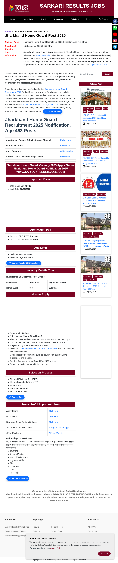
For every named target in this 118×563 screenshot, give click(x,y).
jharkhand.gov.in (99, 65)
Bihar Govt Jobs (89, 194)
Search (104, 19)
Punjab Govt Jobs (89, 280)
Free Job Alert (54, 111)
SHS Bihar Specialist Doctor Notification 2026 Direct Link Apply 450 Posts (94, 200)
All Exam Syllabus (20, 478)
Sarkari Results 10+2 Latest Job (26, 263)
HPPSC (98, 108)
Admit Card (58, 19)
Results (36, 527)
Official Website (56, 433)
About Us (92, 527)
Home (12, 19)
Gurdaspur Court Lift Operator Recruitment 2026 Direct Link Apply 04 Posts (95, 286)
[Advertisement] (40, 208)
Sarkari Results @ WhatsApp (17, 527)
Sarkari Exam (56, 531)
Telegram (53, 427)
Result (43, 19)
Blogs (88, 19)
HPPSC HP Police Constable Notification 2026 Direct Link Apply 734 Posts (95, 118)
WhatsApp (64, 427)
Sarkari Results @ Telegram (16, 531)
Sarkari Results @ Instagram (16, 536)
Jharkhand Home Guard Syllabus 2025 (41, 104)
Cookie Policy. (56, 548)
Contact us (92, 531)
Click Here (65, 146)
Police (90, 111)
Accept (104, 553)
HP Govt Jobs (88, 108)
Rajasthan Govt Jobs (91, 237)
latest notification (43, 55)
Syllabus (75, 19)
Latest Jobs (28, 19)
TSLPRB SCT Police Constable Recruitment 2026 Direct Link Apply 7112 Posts (96, 161)
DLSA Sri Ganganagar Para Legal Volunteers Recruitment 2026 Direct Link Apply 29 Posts (96, 243)
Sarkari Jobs (17, 397)
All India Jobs (66, 151)
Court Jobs (87, 234)
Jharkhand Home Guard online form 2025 (38, 348)
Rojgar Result (56, 527)
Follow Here (65, 140)
